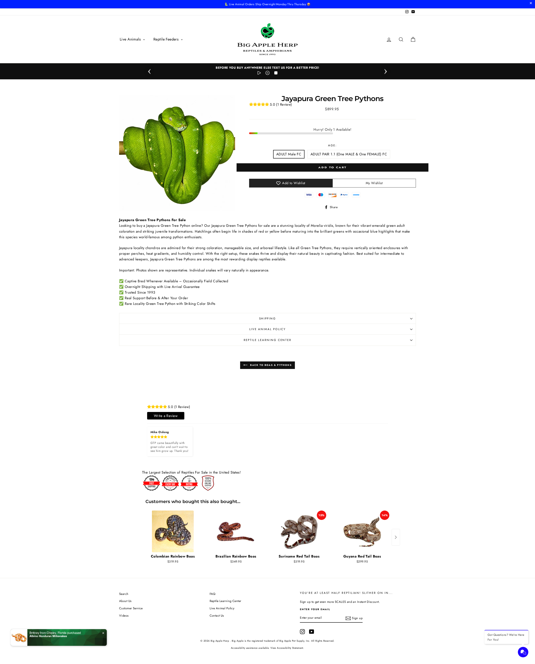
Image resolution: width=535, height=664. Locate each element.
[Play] (259, 73)
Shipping (267, 318)
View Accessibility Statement (286, 648)
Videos (124, 615)
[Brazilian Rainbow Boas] (236, 531)
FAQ (212, 594)
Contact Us (217, 615)
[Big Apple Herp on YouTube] (311, 631)
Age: (332, 145)
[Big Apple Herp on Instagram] (302, 631)
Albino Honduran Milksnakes (48, 636)
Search (124, 594)
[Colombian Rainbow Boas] (173, 531)
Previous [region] (149, 70)
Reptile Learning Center (268, 340)
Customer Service (131, 608)
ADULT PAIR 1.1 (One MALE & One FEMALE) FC (349, 154)
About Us (125, 601)
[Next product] (396, 537)
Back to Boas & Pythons (270, 364)
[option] (267, 67)
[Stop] (276, 73)
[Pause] (267, 73)
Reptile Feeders (166, 39)
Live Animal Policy (267, 329)
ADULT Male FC (289, 154)
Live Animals (131, 39)
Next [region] (385, 70)
